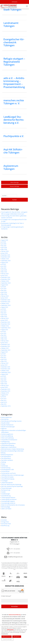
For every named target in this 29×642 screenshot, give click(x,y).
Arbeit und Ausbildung (7, 438)
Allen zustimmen (6, 636)
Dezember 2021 (5, 344)
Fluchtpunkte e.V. (13, 136)
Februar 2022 (5, 341)
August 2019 (4, 395)
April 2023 (4, 315)
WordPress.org (5, 525)
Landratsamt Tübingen (10, 24)
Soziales (3, 492)
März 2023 (4, 316)
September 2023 (6, 305)
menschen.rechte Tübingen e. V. (13, 102)
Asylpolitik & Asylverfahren (8, 443)
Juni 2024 (3, 288)
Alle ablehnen (17, 636)
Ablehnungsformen (6, 417)
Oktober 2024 (5, 281)
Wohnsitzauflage (5, 507)
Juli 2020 (3, 376)
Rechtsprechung (5, 490)
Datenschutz (10, 629)
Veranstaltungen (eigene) (8, 501)
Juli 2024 (3, 287)
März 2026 (4, 249)
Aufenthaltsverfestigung (7, 445)
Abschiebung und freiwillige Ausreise (11, 421)
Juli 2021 (3, 354)
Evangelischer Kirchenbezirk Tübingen (13, 42)
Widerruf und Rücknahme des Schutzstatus (13, 505)
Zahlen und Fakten (6, 509)
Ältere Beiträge (14, 182)
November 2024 (5, 279)
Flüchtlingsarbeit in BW (7, 469)
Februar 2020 (5, 385)
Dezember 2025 (5, 255)
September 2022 (6, 328)
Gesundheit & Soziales (7, 477)
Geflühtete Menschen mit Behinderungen (12, 475)
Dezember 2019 (5, 389)
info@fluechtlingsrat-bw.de (15, 557)
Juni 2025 (3, 266)
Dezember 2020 (5, 367)
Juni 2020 (3, 378)
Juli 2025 (3, 264)
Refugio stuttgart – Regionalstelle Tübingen (14, 61)
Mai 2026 (3, 246)
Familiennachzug (5, 468)
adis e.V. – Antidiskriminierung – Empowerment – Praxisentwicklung (14, 82)
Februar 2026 (5, 251)
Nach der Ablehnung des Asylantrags (11, 484)
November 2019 (5, 391)
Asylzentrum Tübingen (10, 167)
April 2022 (4, 337)
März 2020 (4, 384)
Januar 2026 (4, 253)
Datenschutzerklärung (14, 614)
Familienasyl (4, 466)
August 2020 (4, 374)
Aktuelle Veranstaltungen (8, 427)
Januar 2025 (4, 275)
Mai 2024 (3, 290)
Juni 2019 (3, 398)
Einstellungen (4, 633)
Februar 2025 (5, 274)
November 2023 (5, 301)
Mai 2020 (3, 380)
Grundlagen (4, 481)
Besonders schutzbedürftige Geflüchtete (12, 451)
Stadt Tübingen (12, 9)
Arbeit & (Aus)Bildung (7, 436)
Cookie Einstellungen (7, 639)
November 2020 (5, 369)
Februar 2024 (5, 296)
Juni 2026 (3, 244)
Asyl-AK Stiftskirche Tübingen (13, 151)
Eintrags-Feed (5, 522)
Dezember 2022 (5, 322)
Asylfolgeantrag (5, 441)
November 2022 (5, 324)
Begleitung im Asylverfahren (8, 447)
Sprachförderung (6, 496)
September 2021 (6, 350)
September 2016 (6, 406)
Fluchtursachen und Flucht (8, 473)
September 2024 (6, 283)
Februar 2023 (5, 318)
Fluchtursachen (5, 471)
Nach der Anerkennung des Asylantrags (12, 486)
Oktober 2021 (5, 348)
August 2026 (4, 240)
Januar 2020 (4, 387)
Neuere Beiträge (14, 186)
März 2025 (4, 272)
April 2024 (4, 292)
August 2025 (4, 262)
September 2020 (6, 372)
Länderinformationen (7, 482)
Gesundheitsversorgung (7, 479)
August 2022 (4, 329)
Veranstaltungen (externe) (8, 503)
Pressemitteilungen (6, 488)
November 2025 (5, 257)
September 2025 (6, 260)
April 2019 (4, 402)
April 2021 (4, 359)
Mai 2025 (3, 268)
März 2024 (4, 294)
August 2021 (4, 352)
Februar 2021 (5, 363)
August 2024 (4, 285)
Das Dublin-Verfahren (7, 460)
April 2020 (4, 382)
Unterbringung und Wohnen (9, 499)
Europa (3, 464)
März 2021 (4, 361)
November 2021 (5, 346)
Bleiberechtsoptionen (7, 454)
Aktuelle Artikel (5, 423)
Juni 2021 (3, 356)
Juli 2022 (3, 331)
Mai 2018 (3, 404)
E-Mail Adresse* (6, 596)
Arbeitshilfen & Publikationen (9, 440)
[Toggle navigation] (27, 6)
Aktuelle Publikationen (7, 425)
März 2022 (4, 339)
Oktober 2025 (5, 259)
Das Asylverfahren (6, 456)
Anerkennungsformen (7, 434)
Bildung (3, 453)
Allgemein (4, 428)
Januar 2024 (4, 298)
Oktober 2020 (5, 370)
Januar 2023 (4, 320)
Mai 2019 (3, 400)
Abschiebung (4, 419)
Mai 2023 (3, 313)
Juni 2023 (3, 311)
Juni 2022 (3, 333)
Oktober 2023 (5, 303)
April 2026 (4, 247)
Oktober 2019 (5, 393)
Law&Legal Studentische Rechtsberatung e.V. (13, 119)
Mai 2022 (3, 335)
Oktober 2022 (5, 326)
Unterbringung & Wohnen (8, 497)
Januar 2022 (4, 342)
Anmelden (4, 520)
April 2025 (4, 270)
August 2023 (4, 307)
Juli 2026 (3, 242)
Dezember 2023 (5, 300)
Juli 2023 (3, 309)
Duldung (3, 462)
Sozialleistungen (5, 494)
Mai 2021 (3, 357)
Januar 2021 (4, 365)
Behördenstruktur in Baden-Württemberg (12, 449)
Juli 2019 (3, 397)
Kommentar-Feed (6, 524)
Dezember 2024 (5, 277)
